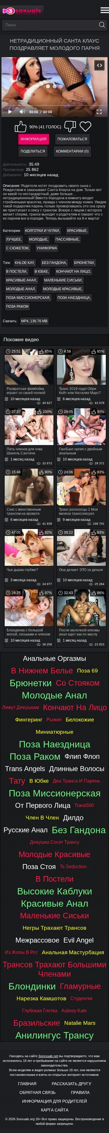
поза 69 (87, 671)
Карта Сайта (54, 1110)
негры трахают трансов (54, 928)
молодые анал (20, 289)
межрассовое (37, 940)
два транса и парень (76, 780)
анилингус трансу (54, 1035)
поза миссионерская (27, 298)
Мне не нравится (70, 126)
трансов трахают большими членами (54, 969)
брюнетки (84, 263)
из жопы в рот (21, 952)
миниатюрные (55, 732)
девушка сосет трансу (54, 842)
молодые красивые (62, 289)
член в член (42, 818)
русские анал (25, 830)
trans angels (25, 769)
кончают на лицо (73, 271)
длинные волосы (76, 769)
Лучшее (13, 239)
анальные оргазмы (54, 658)
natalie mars (80, 1023)
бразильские (36, 1022)
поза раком (17, 306)
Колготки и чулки (42, 231)
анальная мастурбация (73, 952)
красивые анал (21, 280)
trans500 (84, 805)
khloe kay (24, 263)
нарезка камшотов (41, 998)
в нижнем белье (42, 670)
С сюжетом (17, 248)
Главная (27, 1083)
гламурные (80, 986)
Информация (34, 139)
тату (17, 780)
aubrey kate (74, 1010)
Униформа (47, 248)
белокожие (80, 720)
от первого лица (42, 805)
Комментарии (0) (72, 151)
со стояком (78, 682)
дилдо (73, 818)
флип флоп (82, 756)
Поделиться (33, 151)
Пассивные (67, 239)
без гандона (54, 263)
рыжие (54, 719)
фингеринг (28, 720)
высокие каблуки (54, 891)
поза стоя (39, 867)
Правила (80, 1092)
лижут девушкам (20, 707)
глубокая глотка (39, 1010)
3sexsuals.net (48, 1056)
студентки (81, 998)
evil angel (78, 940)
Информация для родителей (54, 1101)
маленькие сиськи (63, 280)
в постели (16, 271)
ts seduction (73, 866)
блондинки (32, 986)
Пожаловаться (72, 139)
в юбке (41, 271)
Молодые (38, 239)
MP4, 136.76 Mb (34, 321)
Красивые (77, 231)
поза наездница (74, 298)
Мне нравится (20, 126)
